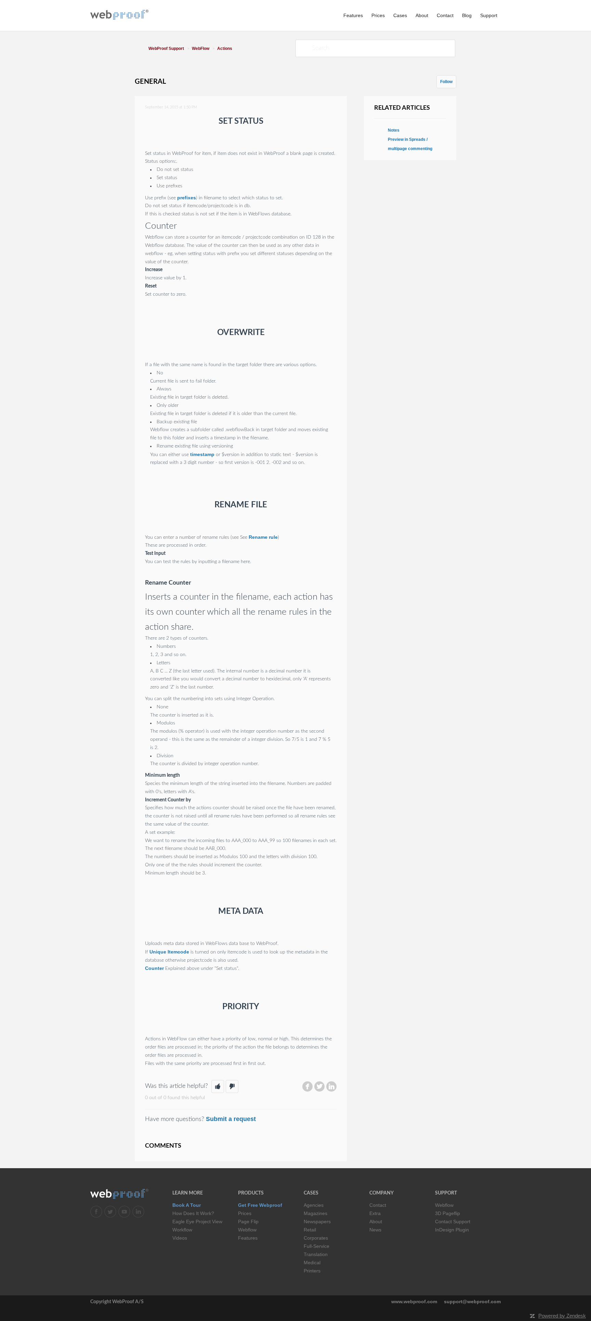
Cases (400, 15)
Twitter (319, 1086)
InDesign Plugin (452, 1229)
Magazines (315, 1213)
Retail (310, 1229)
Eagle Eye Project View (197, 1221)
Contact (445, 15)
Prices (378, 15)
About (422, 15)
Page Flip (248, 1221)
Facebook (307, 1086)
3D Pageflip (447, 1213)
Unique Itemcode (169, 952)
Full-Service (316, 1246)
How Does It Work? (193, 1213)
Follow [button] (446, 81)
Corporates (316, 1238)
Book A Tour (186, 1205)
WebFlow (200, 48)
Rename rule (263, 537)
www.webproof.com (414, 1301)
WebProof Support (166, 48)
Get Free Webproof (260, 1205)
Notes (393, 130)
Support (488, 15)
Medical (312, 1262)
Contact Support (452, 1221)
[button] (217, 1086)
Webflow (247, 1229)
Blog (467, 15)
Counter (154, 968)
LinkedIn (331, 1086)
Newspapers (317, 1221)
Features (353, 15)
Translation (316, 1254)
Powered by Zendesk (562, 1316)
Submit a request (231, 1119)
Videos (179, 1238)
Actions (224, 48)
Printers (312, 1270)
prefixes (186, 197)
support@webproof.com (472, 1301)
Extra (375, 1213)
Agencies (314, 1205)
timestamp (202, 454)
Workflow (182, 1229)
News (375, 1229)
